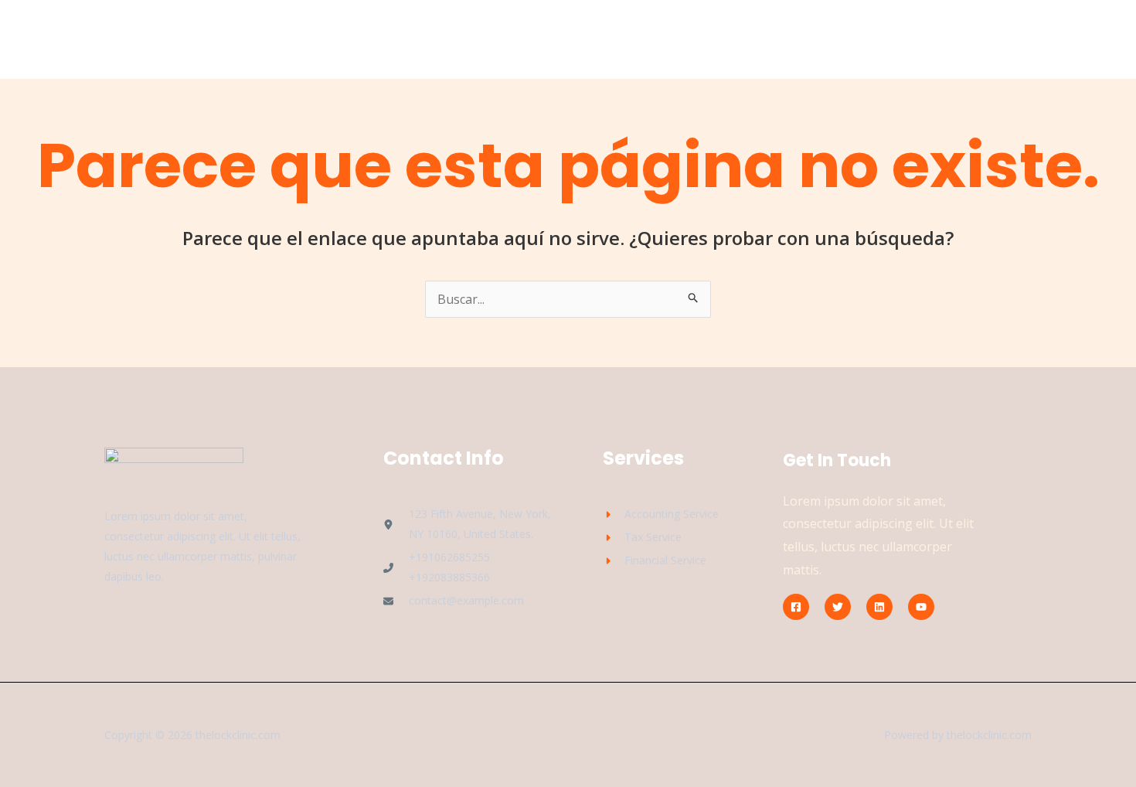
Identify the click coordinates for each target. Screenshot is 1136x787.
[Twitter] (838, 607)
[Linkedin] (879, 607)
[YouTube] (921, 607)
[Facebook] (796, 607)
